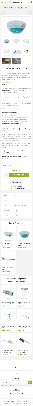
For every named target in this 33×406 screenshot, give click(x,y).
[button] (5, 240)
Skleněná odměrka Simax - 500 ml (8, 327)
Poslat (30, 382)
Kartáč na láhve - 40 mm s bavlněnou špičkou (8, 351)
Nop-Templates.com (26, 401)
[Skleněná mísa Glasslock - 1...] (3, 13)
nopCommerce (11, 401)
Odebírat (5, 386)
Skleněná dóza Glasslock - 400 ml (8, 244)
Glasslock (8, 82)
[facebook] (10, 393)
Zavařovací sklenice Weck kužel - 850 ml (24, 303)
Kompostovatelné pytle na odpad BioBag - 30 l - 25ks (8, 303)
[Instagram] (14, 393)
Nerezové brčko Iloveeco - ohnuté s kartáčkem (24, 327)
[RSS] (22, 393)
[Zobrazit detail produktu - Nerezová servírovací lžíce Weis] (8, 258)
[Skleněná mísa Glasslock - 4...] (30, 13)
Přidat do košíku (19, 175)
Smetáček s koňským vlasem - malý (23, 351)
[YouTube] (18, 393)
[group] (8, 234)
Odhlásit (12, 386)
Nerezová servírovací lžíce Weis (8, 268)
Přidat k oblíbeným (17, 182)
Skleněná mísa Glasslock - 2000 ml (24, 244)
